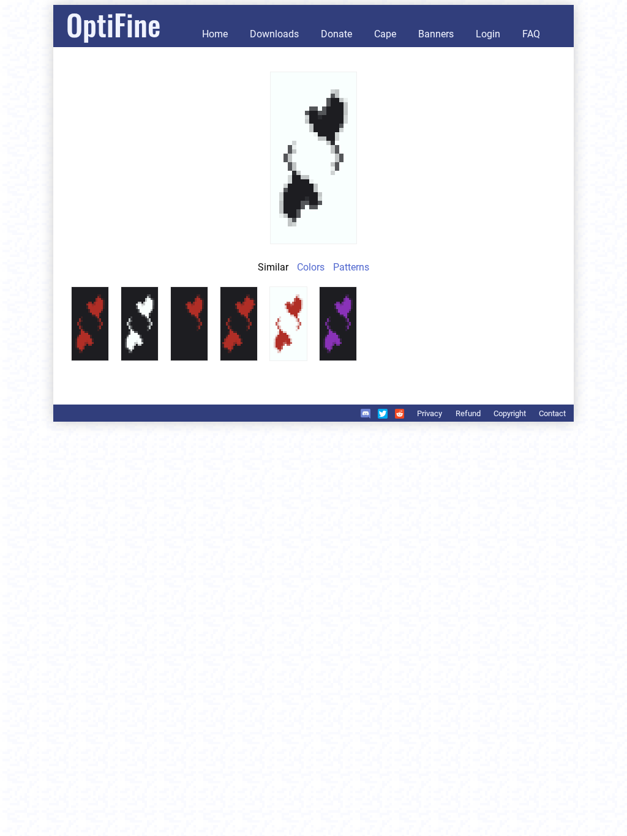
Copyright (510, 413)
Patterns (351, 267)
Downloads (274, 34)
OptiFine (113, 24)
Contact (552, 413)
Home (215, 34)
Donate (336, 34)
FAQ (531, 34)
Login (488, 34)
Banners (436, 34)
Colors (311, 267)
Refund (468, 413)
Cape (385, 34)
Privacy (429, 413)
